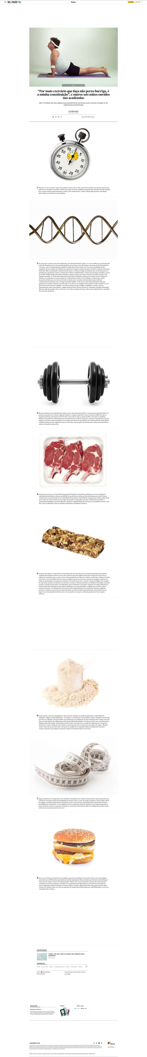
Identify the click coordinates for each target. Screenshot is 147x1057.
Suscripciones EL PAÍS (69, 1053)
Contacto (31, 1053)
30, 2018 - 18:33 (73, 112)
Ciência (38, 966)
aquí (69, 974)
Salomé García (73, 111)
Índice (87, 1053)
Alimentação (74, 966)
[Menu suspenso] (5, 2)
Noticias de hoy (92, 1053)
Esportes (68, 966)
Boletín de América (35, 1009)
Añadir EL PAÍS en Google (89, 116)
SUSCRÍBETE (130, 2)
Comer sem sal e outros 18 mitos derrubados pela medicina (66, 954)
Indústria (80, 966)
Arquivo (62, 1005)
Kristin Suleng (51, 957)
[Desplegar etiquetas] (86, 966)
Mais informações (41, 973)
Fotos (73, 2)
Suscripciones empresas (79, 1053)
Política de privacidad (57, 1053)
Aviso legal (44, 1053)
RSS (85, 1053)
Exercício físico (44, 966)
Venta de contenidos (37, 1053)
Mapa (63, 1053)
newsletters (33, 1006)
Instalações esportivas (59, 966)
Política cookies (50, 1053)
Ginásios (51, 966)
